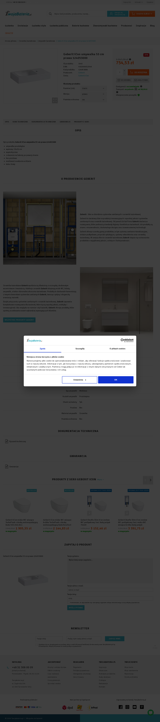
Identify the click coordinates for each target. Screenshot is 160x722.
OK (115, 380)
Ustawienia (78, 380)
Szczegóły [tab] (80, 349)
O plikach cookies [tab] (117, 349)
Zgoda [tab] (42, 349)
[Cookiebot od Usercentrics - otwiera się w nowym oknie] (123, 340)
